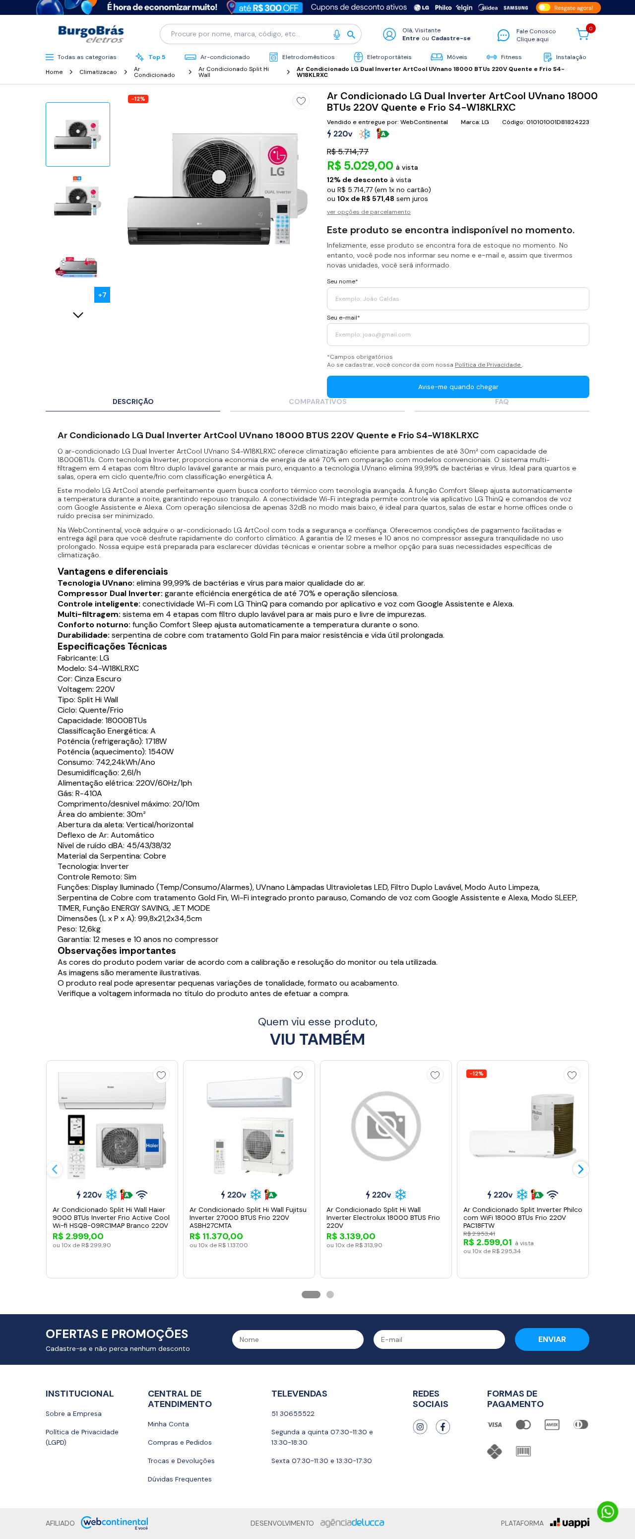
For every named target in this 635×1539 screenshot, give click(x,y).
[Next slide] (77, 315)
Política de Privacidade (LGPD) (82, 1437)
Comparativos (318, 402)
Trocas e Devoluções (181, 1461)
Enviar (552, 1339)
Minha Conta (168, 1424)
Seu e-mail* (343, 317)
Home (54, 72)
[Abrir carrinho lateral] (582, 34)
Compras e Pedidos (180, 1442)
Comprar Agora (118, 1261)
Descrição (133, 402)
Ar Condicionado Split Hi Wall (233, 72)
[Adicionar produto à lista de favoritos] (301, 100)
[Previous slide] (54, 1169)
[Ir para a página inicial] (93, 34)
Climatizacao (98, 72)
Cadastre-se (451, 38)
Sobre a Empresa (74, 1413)
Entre (411, 38)
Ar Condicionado (154, 72)
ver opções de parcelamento (369, 212)
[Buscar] (354, 34)
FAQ (502, 402)
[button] (311, 1294)
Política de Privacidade (488, 365)
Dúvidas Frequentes (180, 1479)
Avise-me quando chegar (458, 387)
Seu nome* (342, 281)
